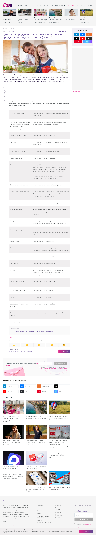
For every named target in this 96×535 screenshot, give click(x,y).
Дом (56, 5)
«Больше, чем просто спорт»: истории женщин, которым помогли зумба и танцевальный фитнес (40, 20)
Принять (86, 531)
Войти (90, 5)
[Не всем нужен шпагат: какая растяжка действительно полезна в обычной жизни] (9, 12)
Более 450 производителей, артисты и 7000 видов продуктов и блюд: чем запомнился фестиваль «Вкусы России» (59, 444)
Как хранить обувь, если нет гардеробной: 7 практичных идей (58, 455)
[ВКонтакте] (82, 34)
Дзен (26, 391)
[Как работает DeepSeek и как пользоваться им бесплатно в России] (36, 478)
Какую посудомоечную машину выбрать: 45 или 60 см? (59, 488)
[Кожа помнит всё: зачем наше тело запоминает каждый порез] (71, 12)
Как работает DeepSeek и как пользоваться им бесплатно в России (35, 489)
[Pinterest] (78, 41)
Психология (41, 5)
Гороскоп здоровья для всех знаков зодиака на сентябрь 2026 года (35, 442)
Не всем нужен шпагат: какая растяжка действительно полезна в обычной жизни (9, 20)
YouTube (10, 391)
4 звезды (64, 31)
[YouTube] (82, 38)
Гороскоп (50, 5)
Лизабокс (70, 5)
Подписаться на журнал (10, 525)
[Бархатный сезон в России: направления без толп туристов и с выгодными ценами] (55, 12)
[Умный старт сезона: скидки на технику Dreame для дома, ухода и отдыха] (24, 12)
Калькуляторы (59, 512)
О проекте (39, 505)
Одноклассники (46, 386)
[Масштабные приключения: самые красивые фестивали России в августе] (86, 12)
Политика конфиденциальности (43, 521)
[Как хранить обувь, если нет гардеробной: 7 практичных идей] (59, 451)
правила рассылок (45, 369)
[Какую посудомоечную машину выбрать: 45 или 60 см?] (59, 478)
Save (5, 70)
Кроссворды (59, 515)
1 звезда (59, 31)
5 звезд (65, 31)
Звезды (20, 5)
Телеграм (10, 386)
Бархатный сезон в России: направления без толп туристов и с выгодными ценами (55, 20)
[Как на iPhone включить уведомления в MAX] (13, 458)
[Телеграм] (76, 34)
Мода (26, 5)
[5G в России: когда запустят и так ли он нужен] (36, 458)
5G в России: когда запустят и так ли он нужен (36, 467)
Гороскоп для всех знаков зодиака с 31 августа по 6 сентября (11, 442)
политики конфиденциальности (60, 368)
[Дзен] (89, 38)
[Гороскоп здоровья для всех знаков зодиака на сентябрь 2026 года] (36, 432)
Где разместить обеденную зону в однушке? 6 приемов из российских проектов (13, 476)
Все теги (58, 518)
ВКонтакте (27, 386)
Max (60, 391)
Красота (32, 5)
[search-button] (84, 5)
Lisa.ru (4, 31)
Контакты (39, 510)
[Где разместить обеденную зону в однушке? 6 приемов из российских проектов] (13, 472)
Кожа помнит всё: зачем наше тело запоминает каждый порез (71, 19)
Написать (65, 351)
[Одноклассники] (89, 34)
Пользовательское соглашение (42, 517)
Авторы (38, 513)
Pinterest (44, 391)
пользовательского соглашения (47, 368)
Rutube (61, 386)
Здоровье (62, 5)
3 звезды (62, 31)
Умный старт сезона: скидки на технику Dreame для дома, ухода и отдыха (24, 20)
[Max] (87, 41)
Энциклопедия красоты (60, 508)
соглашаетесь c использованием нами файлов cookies (36, 531)
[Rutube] (76, 38)
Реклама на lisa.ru (76, 91)
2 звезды (61, 31)
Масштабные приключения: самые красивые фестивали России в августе (85, 20)
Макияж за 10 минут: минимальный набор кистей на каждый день (33, 331)
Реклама (39, 508)
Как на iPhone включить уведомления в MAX (10, 467)
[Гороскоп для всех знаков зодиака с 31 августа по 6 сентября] (13, 432)
